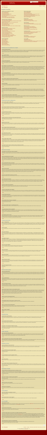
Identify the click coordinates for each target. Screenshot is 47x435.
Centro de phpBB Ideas (37, 408)
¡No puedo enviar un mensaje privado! (28, 19)
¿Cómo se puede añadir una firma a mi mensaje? (7, 29)
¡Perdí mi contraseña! (4, 16)
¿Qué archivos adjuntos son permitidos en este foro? (30, 36)
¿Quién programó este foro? (27, 39)
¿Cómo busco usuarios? (26, 28)
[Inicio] (5, 3)
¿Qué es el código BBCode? (5, 39)
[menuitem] (6, 6)
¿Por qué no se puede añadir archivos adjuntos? (7, 33)
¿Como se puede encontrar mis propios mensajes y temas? (30, 29)
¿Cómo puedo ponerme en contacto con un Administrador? (30, 41)
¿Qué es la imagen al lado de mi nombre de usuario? (7, 23)
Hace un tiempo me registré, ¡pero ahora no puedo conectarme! (9, 15)
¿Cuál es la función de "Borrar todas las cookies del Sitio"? (8, 17)
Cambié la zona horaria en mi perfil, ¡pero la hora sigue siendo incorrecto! (10, 22)
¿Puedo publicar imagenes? (5, 41)
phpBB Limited (31, 403)
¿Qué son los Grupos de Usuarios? (28, 13)
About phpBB (18, 404)
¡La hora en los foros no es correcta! (6, 21)
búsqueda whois (20, 414)
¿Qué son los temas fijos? (5, 43)
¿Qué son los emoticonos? (5, 40)
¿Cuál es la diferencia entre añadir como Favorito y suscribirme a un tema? (32, 31)
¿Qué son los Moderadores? (27, 12)
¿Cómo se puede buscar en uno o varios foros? (29, 26)
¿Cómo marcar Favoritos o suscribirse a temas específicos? (30, 32)
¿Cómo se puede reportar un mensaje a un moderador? (8, 34)
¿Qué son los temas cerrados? (5, 44)
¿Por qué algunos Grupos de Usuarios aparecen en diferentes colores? (32, 15)
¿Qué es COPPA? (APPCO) (5, 12)
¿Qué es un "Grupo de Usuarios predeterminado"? (29, 16)
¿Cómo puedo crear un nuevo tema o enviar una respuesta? (8, 28)
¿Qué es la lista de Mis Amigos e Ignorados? (29, 23)
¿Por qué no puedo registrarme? (5, 13)
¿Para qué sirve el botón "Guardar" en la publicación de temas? (9, 35)
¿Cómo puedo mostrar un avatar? (5, 24)
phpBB (21, 428)
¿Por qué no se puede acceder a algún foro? (7, 32)
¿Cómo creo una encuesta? (5, 30)
